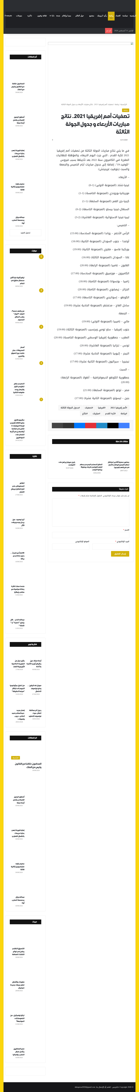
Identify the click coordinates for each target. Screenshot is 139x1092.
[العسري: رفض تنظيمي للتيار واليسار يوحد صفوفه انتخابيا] (26, 372)
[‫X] (113, 425)
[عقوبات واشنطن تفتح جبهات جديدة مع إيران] (26, 970)
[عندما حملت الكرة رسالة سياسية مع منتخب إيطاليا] (26, 575)
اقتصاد (118, 16)
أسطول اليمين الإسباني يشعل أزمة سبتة (18, 120)
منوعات (19, 16)
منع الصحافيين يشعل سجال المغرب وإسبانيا (18, 1052)
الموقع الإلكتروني (82, 541)
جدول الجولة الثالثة (70, 408)
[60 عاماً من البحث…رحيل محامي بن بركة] (26, 541)
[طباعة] (57, 425)
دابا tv (52, 16)
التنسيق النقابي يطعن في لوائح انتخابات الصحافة (18, 951)
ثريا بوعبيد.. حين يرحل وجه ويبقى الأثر (17, 522)
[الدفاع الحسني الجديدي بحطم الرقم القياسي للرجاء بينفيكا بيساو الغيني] (90, 454)
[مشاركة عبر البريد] (68, 425)
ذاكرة (30, 16)
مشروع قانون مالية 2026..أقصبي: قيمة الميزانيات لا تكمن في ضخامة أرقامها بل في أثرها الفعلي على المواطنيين (17, 429)
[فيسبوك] (124, 425)
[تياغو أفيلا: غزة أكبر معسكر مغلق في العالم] (26, 266)
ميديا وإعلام (66, 16)
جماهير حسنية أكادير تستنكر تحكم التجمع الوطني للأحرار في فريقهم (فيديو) (118, 464)
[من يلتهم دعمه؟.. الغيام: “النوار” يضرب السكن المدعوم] (26, 299)
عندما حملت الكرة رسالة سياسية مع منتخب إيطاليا (17, 589)
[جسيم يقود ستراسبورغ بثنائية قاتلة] (26, 172)
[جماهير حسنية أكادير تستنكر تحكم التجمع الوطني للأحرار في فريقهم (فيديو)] (117, 453)
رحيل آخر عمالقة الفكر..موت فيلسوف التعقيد (35, 713)
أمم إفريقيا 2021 (118, 408)
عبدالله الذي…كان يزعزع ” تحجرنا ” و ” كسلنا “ (17, 623)
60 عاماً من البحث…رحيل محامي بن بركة (17, 556)
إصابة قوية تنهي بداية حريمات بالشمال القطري (17, 153)
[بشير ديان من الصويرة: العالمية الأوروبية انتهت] (17, 653)
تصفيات (88, 408)
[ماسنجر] (79, 425)
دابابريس (115, 1087)
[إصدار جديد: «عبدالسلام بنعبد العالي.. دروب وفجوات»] (17, 703)
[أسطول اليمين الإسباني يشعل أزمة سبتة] (26, 105)
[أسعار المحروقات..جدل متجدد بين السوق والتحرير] (26, 336)
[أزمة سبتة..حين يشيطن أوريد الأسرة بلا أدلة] (33, 653)
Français (8, 16)
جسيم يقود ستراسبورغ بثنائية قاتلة (17, 187)
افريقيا (101, 408)
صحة (58, 16)
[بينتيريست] (90, 425)
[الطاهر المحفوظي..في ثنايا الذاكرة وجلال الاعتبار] (26, 472)
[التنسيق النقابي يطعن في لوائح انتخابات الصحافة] (26, 937)
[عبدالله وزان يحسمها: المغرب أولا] (26, 206)
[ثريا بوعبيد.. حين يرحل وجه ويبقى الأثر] (26, 508)
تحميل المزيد (25, 232)
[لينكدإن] (101, 425)
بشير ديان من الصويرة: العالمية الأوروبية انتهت (18, 664)
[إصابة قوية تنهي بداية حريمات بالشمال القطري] (26, 139)
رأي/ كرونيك (102, 16)
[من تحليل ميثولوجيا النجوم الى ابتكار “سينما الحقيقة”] (17, 678)
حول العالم (79, 16)
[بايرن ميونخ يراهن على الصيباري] (63, 453)
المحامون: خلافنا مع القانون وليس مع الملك (17, 87)
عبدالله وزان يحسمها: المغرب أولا (18, 220)
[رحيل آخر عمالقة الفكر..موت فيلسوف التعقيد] (33, 703)
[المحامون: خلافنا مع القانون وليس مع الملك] (26, 72)
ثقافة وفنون (42, 16)
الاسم (126, 530)
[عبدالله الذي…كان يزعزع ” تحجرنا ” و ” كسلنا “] (26, 608)
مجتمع (91, 16)
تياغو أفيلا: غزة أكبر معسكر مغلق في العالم (17, 281)
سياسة (125, 16)
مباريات (96, 413)
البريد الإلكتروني (122, 541)
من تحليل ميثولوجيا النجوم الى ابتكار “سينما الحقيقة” (17, 688)
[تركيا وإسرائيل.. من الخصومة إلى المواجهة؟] (26, 1004)
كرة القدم (110, 413)
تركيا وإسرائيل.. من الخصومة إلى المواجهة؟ (17, 1018)
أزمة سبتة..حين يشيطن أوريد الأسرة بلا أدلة (33, 664)
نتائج (84, 413)
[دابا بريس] (69, 4)
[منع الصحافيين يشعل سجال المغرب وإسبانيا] (26, 1037)
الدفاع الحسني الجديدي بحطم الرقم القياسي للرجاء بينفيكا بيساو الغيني (91, 467)
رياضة (111, 16)
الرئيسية (133, 16)
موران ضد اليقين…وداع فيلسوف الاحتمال (34, 688)
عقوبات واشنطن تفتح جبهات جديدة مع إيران (17, 985)
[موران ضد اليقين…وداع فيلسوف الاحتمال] (33, 678)
